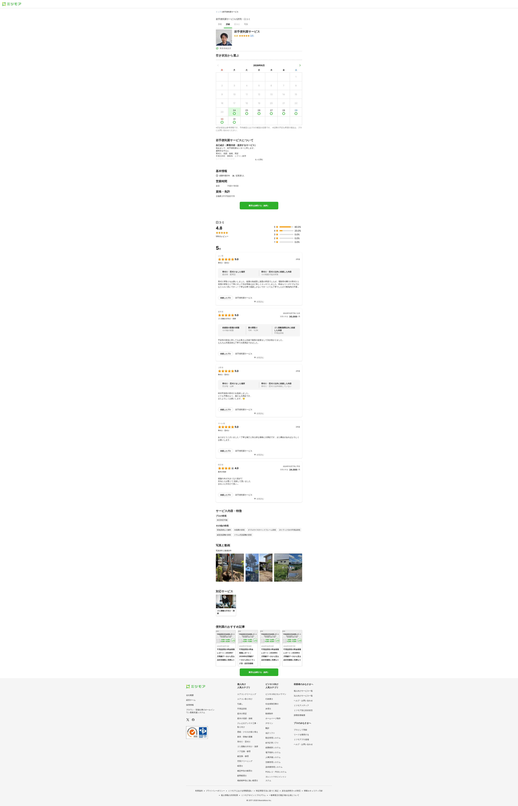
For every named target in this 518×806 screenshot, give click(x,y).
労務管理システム (273, 762)
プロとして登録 (300, 730)
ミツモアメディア (301, 705)
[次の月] (300, 65)
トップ (218, 12)
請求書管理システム (273, 767)
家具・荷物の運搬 (244, 737)
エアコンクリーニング (246, 694)
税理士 (240, 766)
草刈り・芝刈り (244, 741)
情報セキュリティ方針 (313, 791)
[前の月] (218, 65)
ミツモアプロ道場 (301, 739)
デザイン (269, 723)
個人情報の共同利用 (229, 795)
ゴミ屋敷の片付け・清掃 (247, 746)
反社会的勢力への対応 (291, 791)
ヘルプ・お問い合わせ (303, 700)
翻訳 (267, 728)
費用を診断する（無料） (259, 206)
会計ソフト (270, 733)
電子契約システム (273, 752)
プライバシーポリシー (215, 791)
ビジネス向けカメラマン (275, 694)
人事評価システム (273, 757)
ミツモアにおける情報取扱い (240, 791)
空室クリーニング (244, 761)
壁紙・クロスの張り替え (247, 732)
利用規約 (199, 791)
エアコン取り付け (244, 699)
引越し (240, 704)
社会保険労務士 (272, 704)
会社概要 (190, 695)
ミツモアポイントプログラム (253, 795)
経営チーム (191, 700)
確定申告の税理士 (244, 771)
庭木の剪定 (242, 713)
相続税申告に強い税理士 (247, 780)
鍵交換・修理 (243, 756)
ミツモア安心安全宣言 (303, 710)
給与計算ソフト (272, 742)
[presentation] (220, 24)
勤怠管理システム (273, 738)
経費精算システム (273, 747)
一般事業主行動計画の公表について (284, 795)
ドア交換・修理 (244, 751)
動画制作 (269, 713)
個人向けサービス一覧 (303, 691)
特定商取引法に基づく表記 (267, 791)
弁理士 (268, 708)
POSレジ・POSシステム (276, 772)
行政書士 (269, 699)
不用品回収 (242, 708)
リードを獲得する (301, 734)
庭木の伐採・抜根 (244, 718)
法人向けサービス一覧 (303, 696)
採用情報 (190, 705)
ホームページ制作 (273, 718)
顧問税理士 (242, 775)
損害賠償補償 (299, 715)
